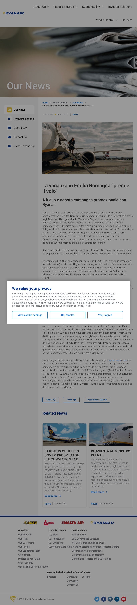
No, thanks (67, 315)
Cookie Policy (66, 305)
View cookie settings (30, 315)
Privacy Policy (84, 305)
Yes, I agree (105, 315)
